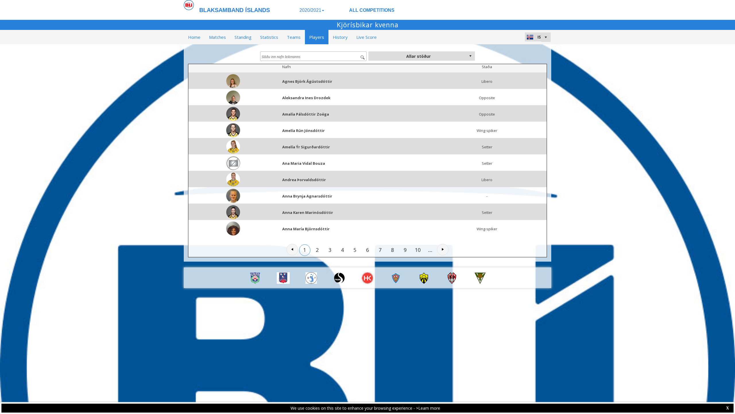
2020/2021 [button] (310, 10)
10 (418, 249)
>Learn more (428, 408)
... (430, 249)
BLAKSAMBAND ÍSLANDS (234, 10)
